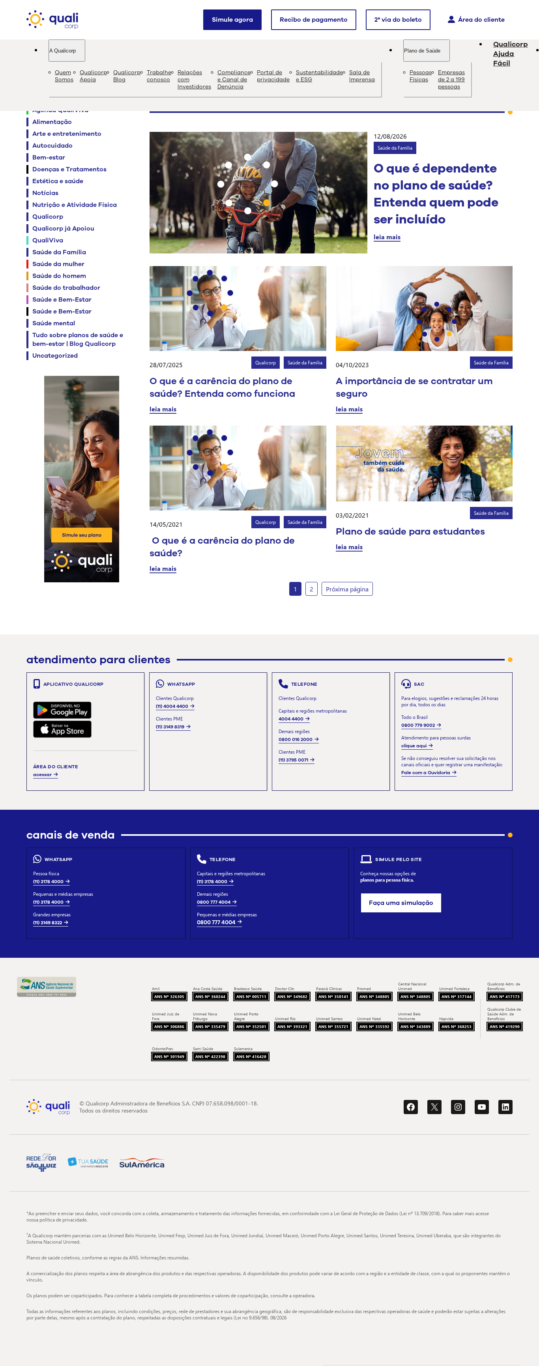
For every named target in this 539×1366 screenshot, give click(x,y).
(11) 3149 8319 (170, 727)
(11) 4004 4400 (172, 706)
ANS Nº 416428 (251, 1056)
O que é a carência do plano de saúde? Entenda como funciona (222, 387)
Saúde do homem (59, 276)
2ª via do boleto (398, 19)
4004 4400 (291, 719)
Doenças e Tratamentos (69, 169)
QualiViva (47, 240)
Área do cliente (481, 19)
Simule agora (232, 19)
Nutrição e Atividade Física (74, 205)
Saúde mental (53, 323)
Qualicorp (47, 216)
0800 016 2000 (296, 739)
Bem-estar (48, 157)
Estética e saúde (57, 181)
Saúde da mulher (58, 264)
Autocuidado (52, 145)
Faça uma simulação (401, 903)
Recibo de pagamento (314, 19)
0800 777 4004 (213, 902)
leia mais (387, 237)
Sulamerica (243, 1048)
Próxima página (347, 589)
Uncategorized (55, 355)
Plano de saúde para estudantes (410, 531)
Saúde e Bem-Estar (62, 299)
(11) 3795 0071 (293, 760)
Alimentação (52, 122)
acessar (42, 774)
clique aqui (414, 746)
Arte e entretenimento (66, 133)
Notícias (45, 193)
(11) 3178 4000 (48, 881)
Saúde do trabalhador (66, 287)
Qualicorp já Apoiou (63, 228)
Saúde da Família (59, 252)
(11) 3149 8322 (47, 922)
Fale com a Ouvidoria (425, 772)
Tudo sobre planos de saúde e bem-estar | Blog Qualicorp (77, 339)
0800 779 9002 (418, 725)
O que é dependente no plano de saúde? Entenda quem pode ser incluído (436, 194)
